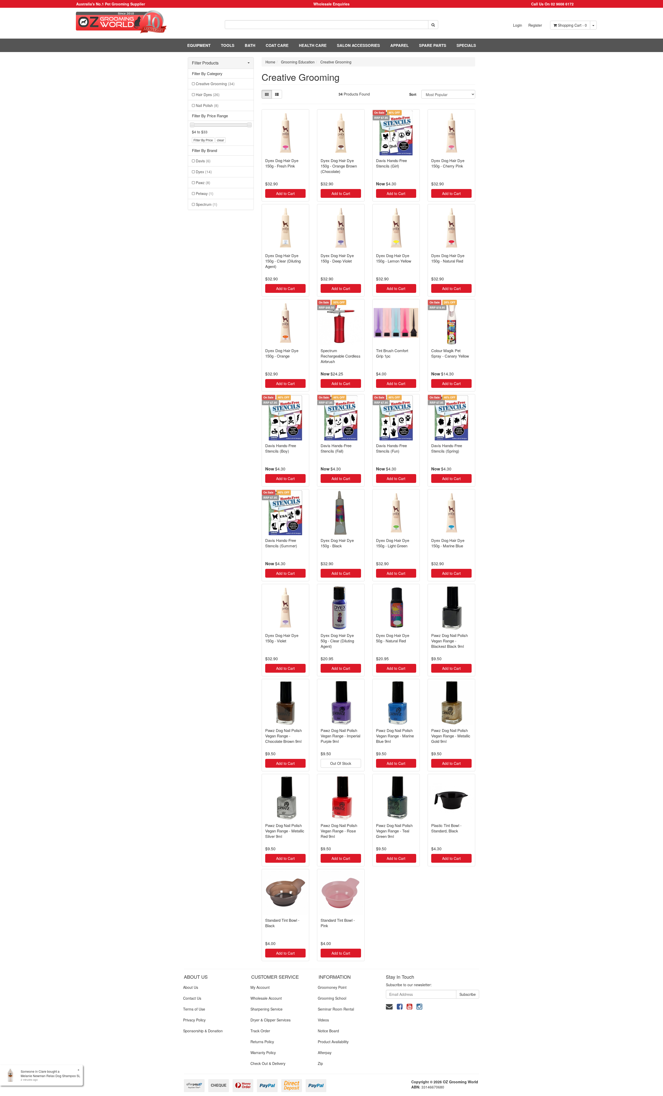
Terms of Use (194, 1009)
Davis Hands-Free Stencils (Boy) (280, 448)
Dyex (204, 171)
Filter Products (205, 63)
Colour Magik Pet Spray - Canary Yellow (450, 353)
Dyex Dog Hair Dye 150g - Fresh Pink (281, 163)
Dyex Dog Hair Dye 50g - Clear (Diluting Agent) (337, 641)
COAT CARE (277, 45)
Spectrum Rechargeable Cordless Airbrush (341, 356)
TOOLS (227, 45)
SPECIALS (466, 45)
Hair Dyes (208, 94)
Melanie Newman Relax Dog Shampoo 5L (50, 1075)
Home (270, 61)
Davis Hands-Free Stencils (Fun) (391, 448)
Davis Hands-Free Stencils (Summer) (281, 543)
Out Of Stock (340, 763)
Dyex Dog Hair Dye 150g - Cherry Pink (447, 163)
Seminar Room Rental (336, 1009)
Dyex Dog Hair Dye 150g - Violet (281, 638)
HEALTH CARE (313, 45)
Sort (412, 94)
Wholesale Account (266, 998)
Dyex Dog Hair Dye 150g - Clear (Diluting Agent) (283, 261)
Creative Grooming (215, 83)
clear (220, 140)
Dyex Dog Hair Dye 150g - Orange (281, 353)
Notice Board (328, 1030)
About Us (190, 987)
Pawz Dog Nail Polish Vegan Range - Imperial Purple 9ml (340, 736)
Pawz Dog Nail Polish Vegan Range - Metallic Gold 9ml (450, 736)
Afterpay (325, 1052)
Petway (204, 193)
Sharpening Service (266, 1009)
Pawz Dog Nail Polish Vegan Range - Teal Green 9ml (394, 831)
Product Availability (333, 1041)
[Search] (433, 24)
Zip (320, 1063)
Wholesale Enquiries (331, 3)
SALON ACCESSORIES (358, 45)
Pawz (203, 182)
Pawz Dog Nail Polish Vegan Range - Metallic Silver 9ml (284, 831)
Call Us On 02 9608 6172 (552, 3)
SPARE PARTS (432, 45)
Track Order (260, 1030)
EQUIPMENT (199, 45)
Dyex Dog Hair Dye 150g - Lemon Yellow (393, 258)
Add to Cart (285, 193)
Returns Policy (262, 1041)
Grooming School (332, 998)
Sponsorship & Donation (203, 1030)
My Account (260, 987)
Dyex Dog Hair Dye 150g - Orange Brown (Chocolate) (339, 166)
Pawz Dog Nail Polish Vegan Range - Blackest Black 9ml (449, 641)
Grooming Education (298, 61)
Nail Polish (207, 105)
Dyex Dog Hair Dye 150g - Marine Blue (447, 543)
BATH (250, 45)
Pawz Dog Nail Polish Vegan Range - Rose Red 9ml (339, 831)
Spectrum (206, 204)
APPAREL (399, 45)
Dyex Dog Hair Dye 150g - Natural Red (447, 258)
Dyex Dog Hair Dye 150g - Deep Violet (337, 258)
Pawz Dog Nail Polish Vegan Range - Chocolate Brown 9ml (283, 736)
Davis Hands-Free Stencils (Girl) (391, 163)
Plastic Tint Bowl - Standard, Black (446, 828)
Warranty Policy (263, 1052)
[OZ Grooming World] (110, 21)
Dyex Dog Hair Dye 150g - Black (337, 543)
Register (535, 25)
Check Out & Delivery (267, 1063)
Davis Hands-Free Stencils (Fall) (336, 448)
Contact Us (192, 998)
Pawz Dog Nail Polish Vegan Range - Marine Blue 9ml (395, 736)
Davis (203, 160)
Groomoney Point (332, 987)
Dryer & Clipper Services (270, 1019)
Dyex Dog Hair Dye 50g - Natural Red (392, 638)
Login (517, 25)
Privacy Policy (194, 1019)
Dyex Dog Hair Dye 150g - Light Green (392, 543)
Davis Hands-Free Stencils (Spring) (446, 448)
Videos (323, 1019)
